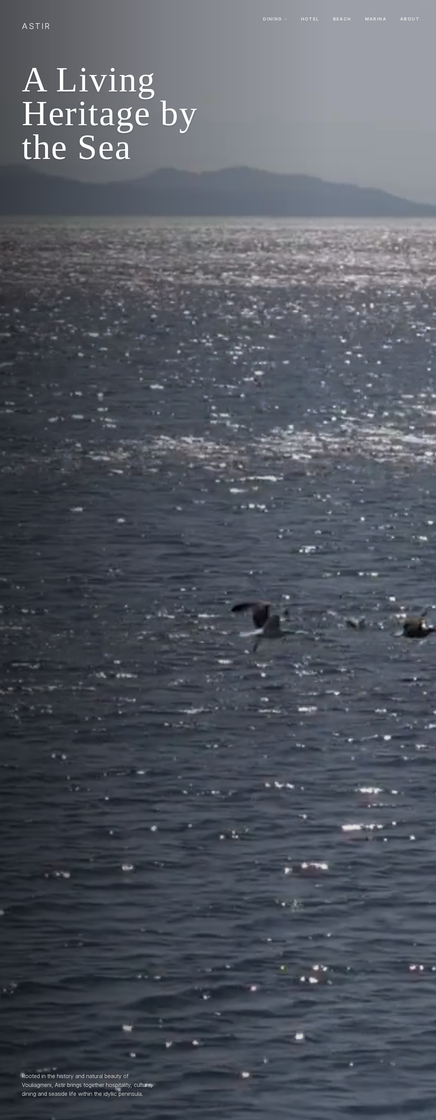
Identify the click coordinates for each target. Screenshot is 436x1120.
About (410, 18)
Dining (272, 18)
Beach (342, 18)
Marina (376, 18)
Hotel (310, 18)
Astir (36, 26)
